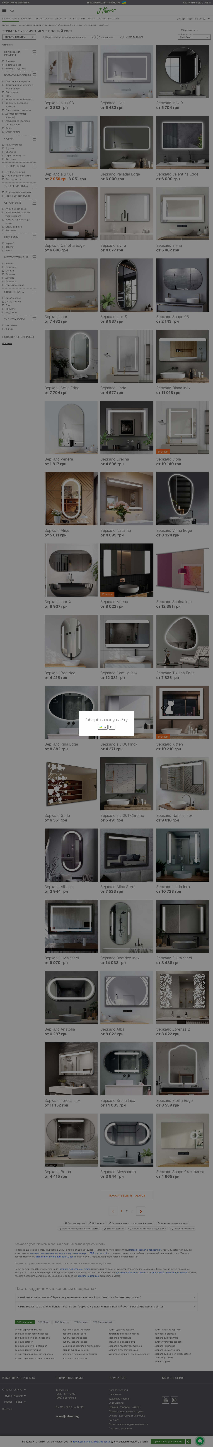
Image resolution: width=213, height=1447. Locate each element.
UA (104, 727)
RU (112, 727)
